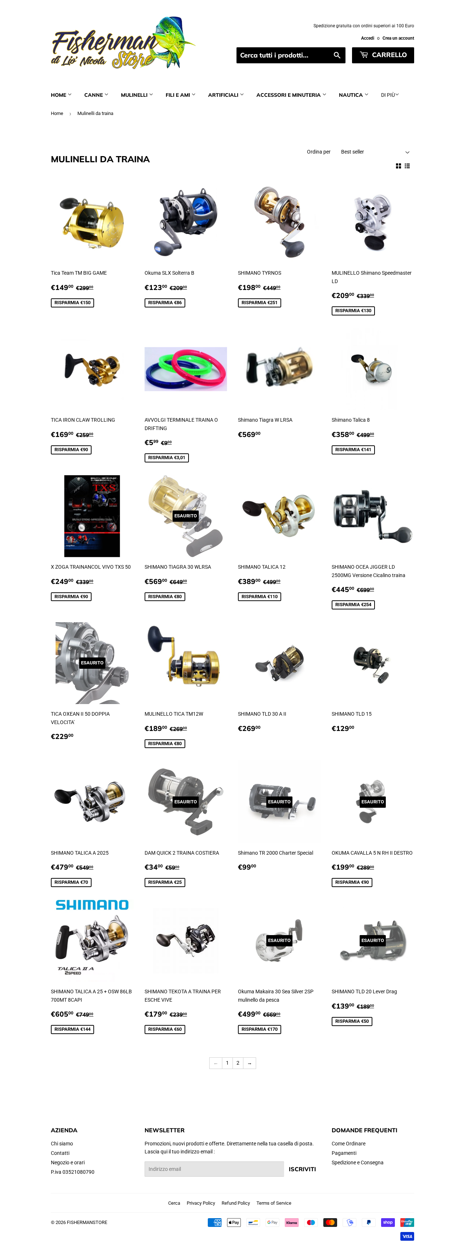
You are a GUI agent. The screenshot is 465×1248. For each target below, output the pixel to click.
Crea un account (398, 38)
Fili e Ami (178, 95)
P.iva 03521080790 (72, 1172)
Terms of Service (273, 1203)
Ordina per (319, 152)
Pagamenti (344, 1153)
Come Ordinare (348, 1143)
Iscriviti (302, 1169)
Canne (94, 95)
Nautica (351, 95)
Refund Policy (236, 1203)
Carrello (388, 55)
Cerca (174, 1203)
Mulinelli (135, 95)
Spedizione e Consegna (358, 1162)
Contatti (60, 1153)
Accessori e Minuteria (289, 95)
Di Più (388, 95)
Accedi (367, 38)
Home (59, 95)
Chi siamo (62, 1143)
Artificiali (224, 95)
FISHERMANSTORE (87, 1222)
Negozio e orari (68, 1162)
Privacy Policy (201, 1203)
